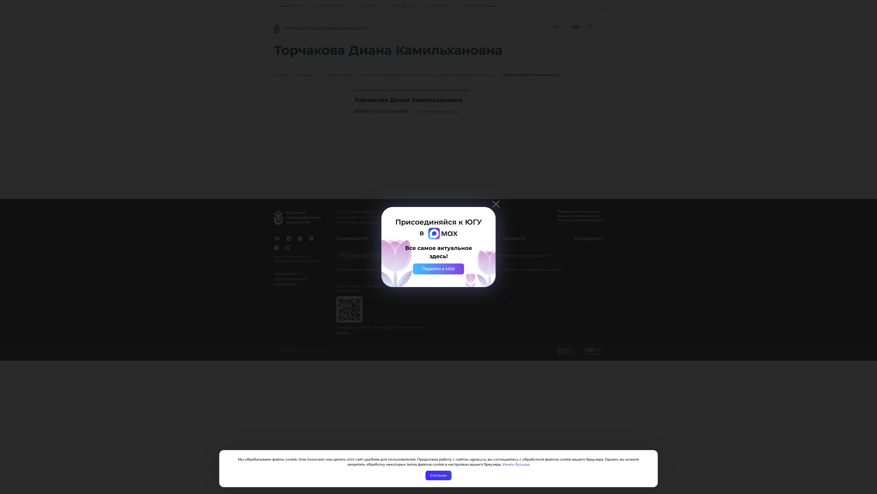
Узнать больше (515, 464)
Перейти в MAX (438, 268)
